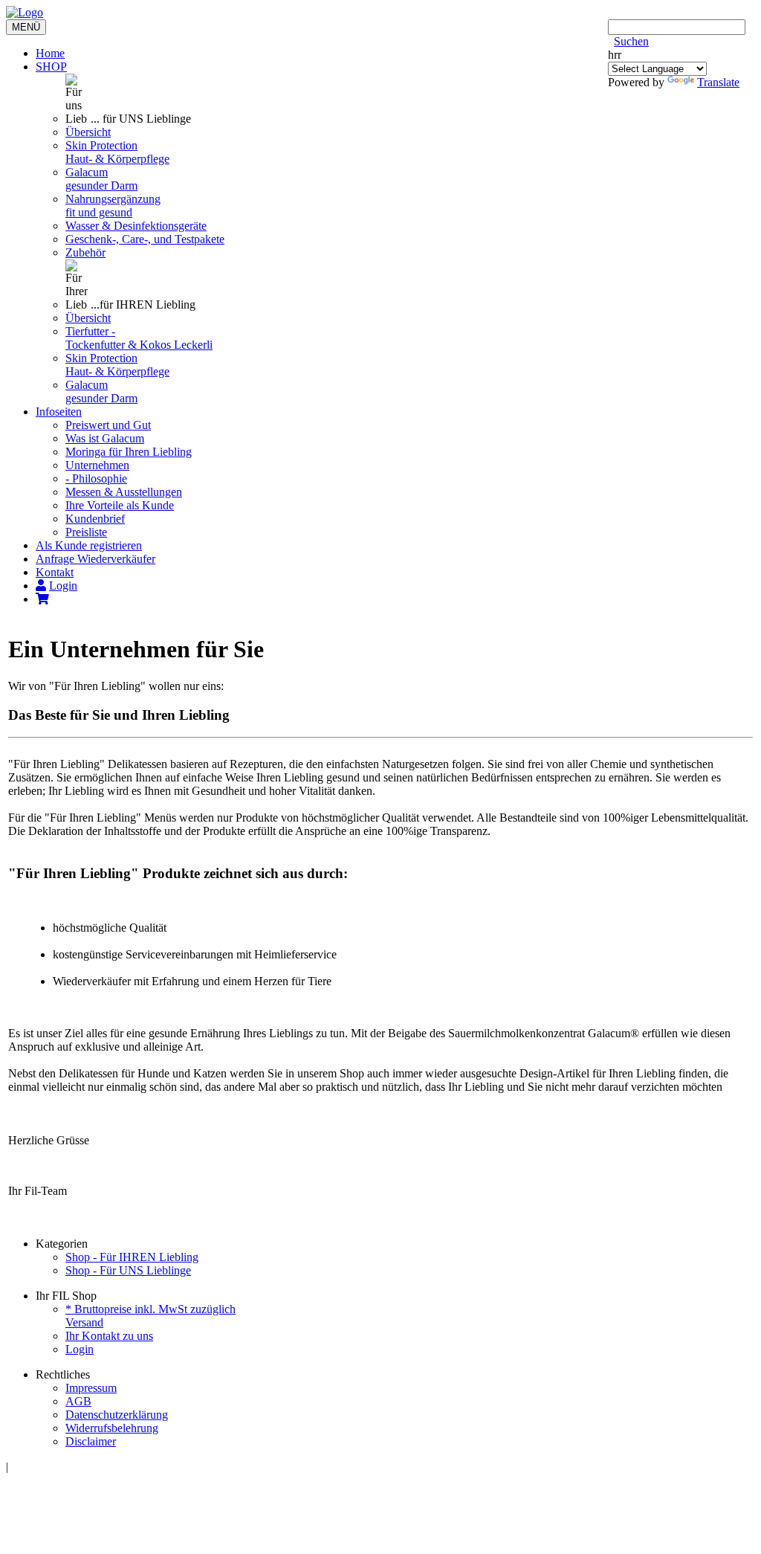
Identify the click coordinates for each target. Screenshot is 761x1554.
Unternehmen (97, 465)
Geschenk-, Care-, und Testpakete (144, 239)
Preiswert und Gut (108, 425)
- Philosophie (96, 478)
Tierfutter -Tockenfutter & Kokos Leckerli (139, 338)
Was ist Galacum (104, 438)
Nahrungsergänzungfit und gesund (113, 206)
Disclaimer (90, 1441)
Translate (718, 82)
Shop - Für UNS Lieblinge (128, 1270)
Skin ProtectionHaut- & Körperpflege (117, 152)
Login (79, 1349)
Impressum (91, 1387)
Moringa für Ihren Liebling (128, 451)
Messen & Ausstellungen (123, 492)
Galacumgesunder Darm (101, 179)
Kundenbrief (95, 518)
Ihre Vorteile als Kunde (119, 505)
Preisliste (86, 532)
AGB (78, 1401)
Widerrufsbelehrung (111, 1428)
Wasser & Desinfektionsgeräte (136, 225)
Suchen (631, 41)
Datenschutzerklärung (116, 1414)
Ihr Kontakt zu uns (109, 1335)
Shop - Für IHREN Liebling (131, 1257)
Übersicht (88, 132)
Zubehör (85, 252)
